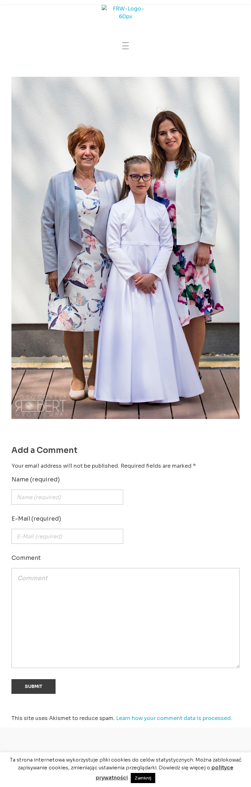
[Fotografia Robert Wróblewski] (125, 15)
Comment (26, 557)
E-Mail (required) (36, 518)
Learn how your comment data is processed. (174, 718)
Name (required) (35, 479)
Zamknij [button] (143, 778)
